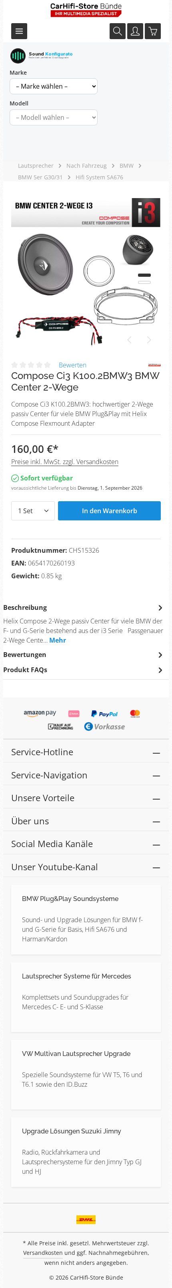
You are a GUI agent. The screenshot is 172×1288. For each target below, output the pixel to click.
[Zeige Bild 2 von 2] (144, 282)
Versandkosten (43, 1252)
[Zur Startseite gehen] (86, 10)
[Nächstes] (148, 339)
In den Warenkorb (109, 510)
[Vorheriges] (130, 339)
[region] (86, 272)
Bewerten (72, 365)
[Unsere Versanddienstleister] (86, 1217)
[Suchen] (118, 31)
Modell (19, 103)
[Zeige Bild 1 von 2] (144, 275)
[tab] (84, 623)
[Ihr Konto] (135, 31)
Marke (18, 72)
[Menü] (19, 31)
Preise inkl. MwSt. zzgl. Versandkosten (64, 461)
